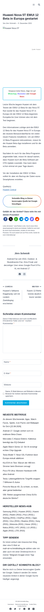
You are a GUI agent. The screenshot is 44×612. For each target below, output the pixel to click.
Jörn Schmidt (11, 23)
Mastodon (21, 94)
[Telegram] (20, 609)
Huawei (22, 511)
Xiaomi (36, 511)
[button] (5, 219)
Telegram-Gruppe (17, 555)
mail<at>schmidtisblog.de (14, 548)
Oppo (34, 518)
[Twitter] (15, 609)
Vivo (12, 521)
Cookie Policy (32, 604)
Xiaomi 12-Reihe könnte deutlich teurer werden (34, 292)
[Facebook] (11, 609)
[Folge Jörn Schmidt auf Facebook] (20, 274)
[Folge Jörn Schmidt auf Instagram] (24, 274)
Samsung (7, 511)
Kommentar (8, 323)
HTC (17, 527)
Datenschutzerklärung (21, 604)
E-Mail (7, 373)
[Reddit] (24, 609)
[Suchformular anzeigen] (39, 5)
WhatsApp (12, 94)
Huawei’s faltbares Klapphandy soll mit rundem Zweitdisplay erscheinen (11, 295)
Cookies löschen (22, 606)
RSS (14, 511)
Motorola (13, 524)
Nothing (6, 518)
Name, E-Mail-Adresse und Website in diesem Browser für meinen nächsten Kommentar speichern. (23, 393)
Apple (5, 531)
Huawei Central (9, 190)
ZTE (17, 531)
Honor (27, 524)
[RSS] (29, 609)
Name (7, 362)
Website (7, 385)
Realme (24, 521)
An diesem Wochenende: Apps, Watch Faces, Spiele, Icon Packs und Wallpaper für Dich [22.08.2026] (21, 423)
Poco (25, 515)
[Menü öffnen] (33, 4)
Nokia (5, 527)
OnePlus (21, 518)
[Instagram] (33, 609)
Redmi (12, 515)
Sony (38, 521)
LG (28, 527)
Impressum (11, 604)
